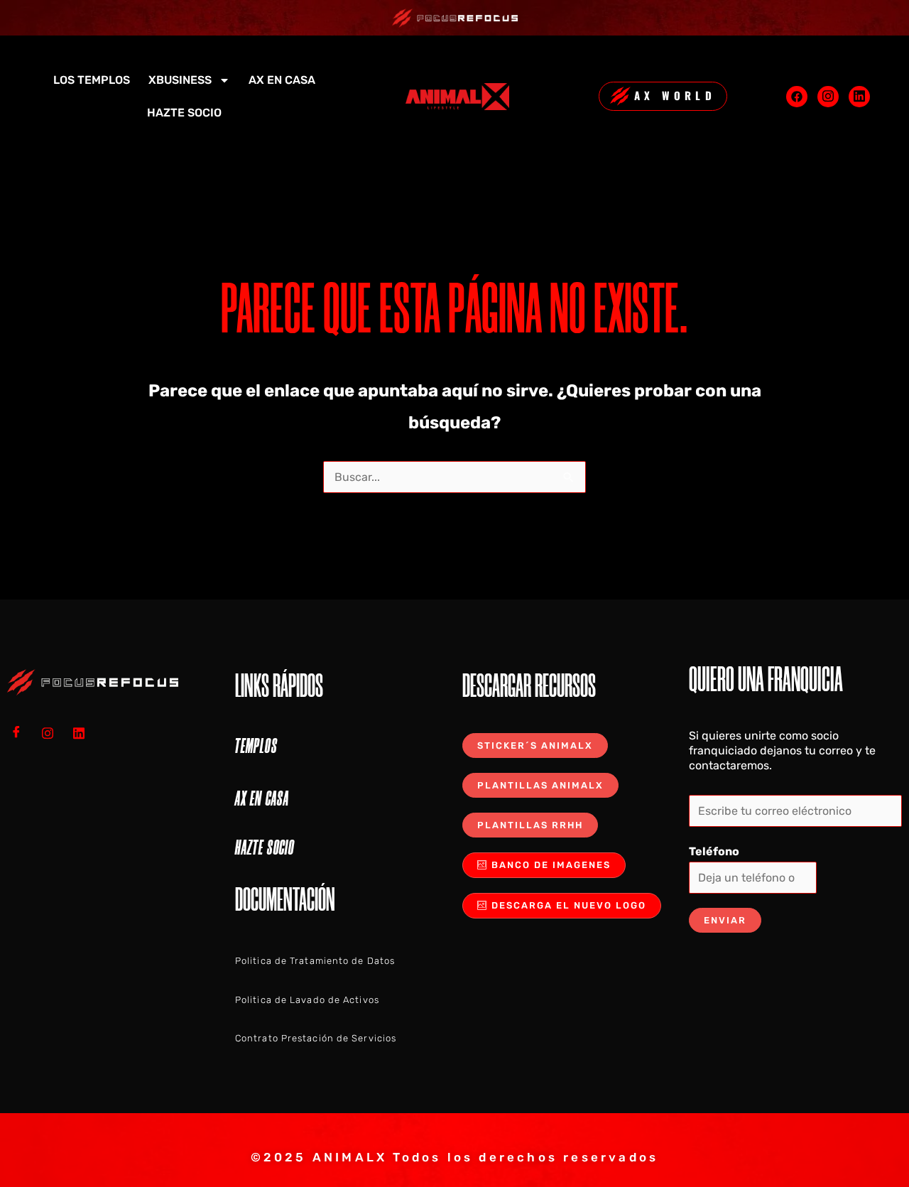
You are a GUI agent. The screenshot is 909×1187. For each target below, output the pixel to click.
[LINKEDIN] (83, 733)
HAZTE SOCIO (184, 112)
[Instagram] (828, 96)
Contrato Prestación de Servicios (315, 1038)
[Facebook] (796, 96)
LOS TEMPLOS (91, 80)
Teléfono (714, 851)
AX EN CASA (282, 80)
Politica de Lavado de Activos (307, 999)
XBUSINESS (180, 80)
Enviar (725, 920)
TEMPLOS (256, 746)
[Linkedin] (859, 96)
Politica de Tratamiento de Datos (315, 960)
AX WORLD (675, 95)
